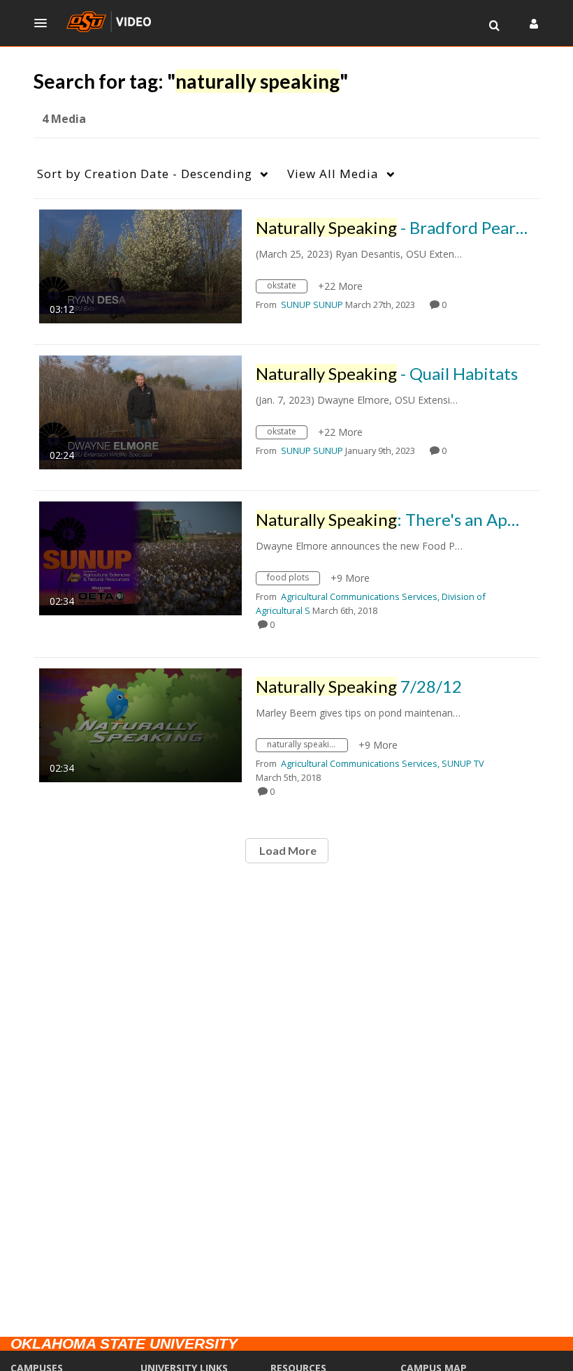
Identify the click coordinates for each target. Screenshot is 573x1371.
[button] (45, 23)
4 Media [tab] (64, 118)
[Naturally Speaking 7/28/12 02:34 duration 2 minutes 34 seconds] (140, 724)
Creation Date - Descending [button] (144, 174)
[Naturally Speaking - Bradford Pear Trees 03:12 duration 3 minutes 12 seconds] (140, 265)
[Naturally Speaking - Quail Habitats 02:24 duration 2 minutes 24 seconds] (140, 411)
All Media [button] (333, 174)
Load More (287, 850)
